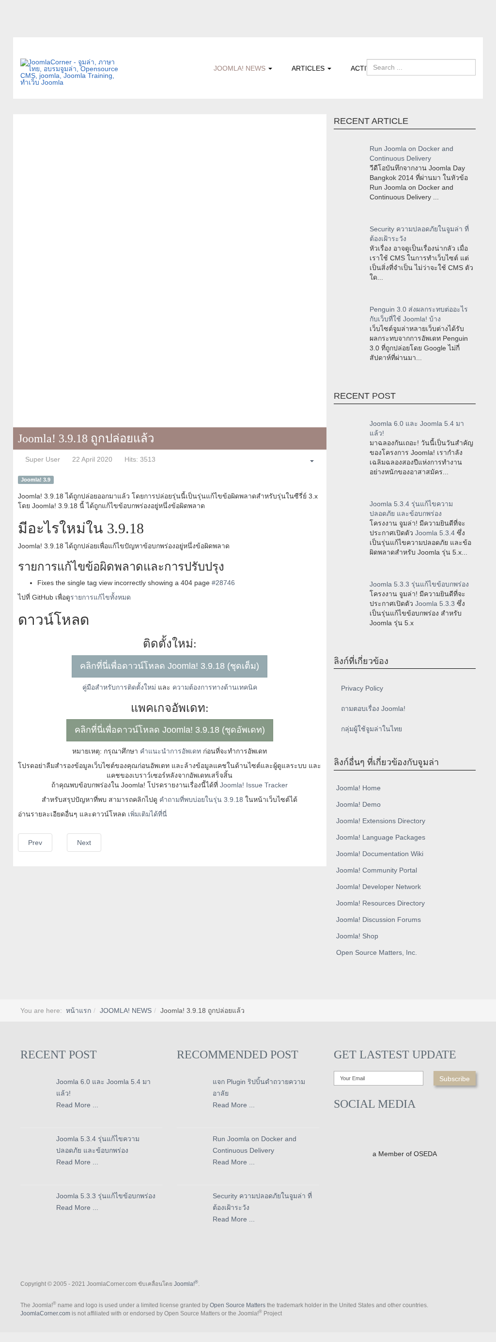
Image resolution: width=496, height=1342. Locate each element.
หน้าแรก (78, 1010)
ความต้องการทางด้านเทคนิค (214, 687)
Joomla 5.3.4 (435, 533)
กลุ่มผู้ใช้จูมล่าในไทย (371, 729)
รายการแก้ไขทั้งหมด (100, 597)
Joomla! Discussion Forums (378, 919)
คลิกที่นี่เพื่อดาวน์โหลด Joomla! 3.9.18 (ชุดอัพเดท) (170, 730)
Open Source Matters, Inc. (376, 952)
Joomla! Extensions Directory (380, 821)
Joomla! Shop (357, 936)
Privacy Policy (362, 688)
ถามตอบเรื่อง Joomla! (373, 708)
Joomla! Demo (358, 804)
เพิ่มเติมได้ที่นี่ (147, 814)
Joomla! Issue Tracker (254, 785)
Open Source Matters (237, 1305)
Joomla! (186, 1284)
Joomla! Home (358, 788)
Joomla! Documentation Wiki (379, 854)
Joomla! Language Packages (380, 837)
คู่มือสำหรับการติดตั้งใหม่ (119, 687)
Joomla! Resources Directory (380, 903)
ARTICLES (309, 68)
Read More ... (77, 1105)
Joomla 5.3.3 (435, 603)
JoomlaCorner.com (45, 1313)
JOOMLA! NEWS (240, 68)
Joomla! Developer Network (378, 886)
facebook (27, 30)
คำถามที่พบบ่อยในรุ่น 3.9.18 (201, 799)
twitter (47, 30)
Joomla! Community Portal (376, 870)
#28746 (223, 583)
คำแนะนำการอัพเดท (170, 751)
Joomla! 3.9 (35, 480)
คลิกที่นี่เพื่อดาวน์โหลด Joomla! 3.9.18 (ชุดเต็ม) (169, 666)
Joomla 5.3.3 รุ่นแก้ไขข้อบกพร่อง (419, 584)
